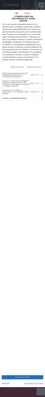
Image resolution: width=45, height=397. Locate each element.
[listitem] (22, 91)
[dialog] (22, 198)
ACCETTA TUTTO (34, 67)
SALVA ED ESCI (22, 377)
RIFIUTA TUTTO (17, 67)
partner (6, 384)
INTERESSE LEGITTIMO (33, 384)
